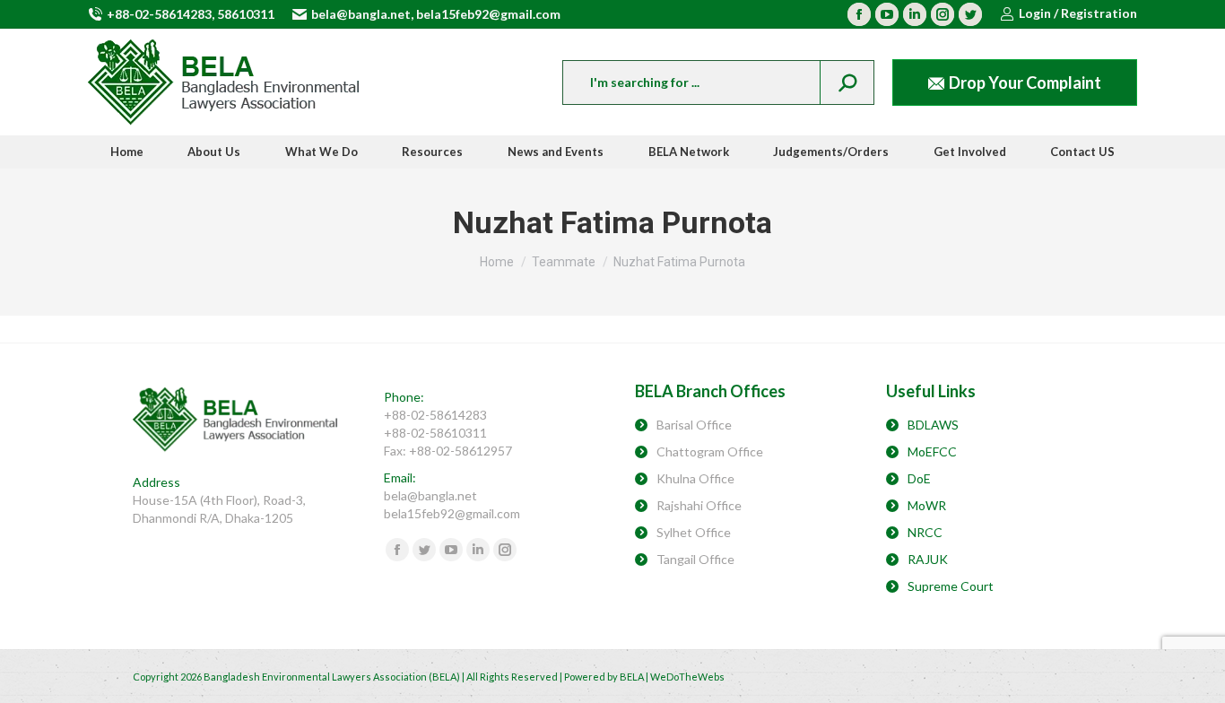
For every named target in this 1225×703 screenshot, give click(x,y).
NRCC (925, 532)
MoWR (927, 505)
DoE (919, 478)
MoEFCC (932, 451)
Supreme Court (951, 586)
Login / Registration (1078, 13)
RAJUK (928, 559)
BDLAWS (933, 424)
